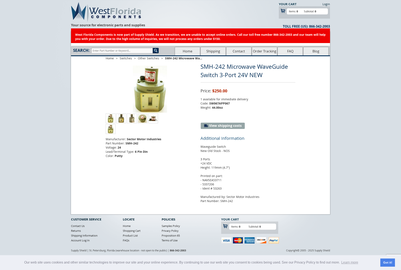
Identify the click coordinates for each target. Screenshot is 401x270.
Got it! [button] (387, 262)
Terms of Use (170, 240)
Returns (76, 231)
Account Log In (80, 240)
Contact (239, 51)
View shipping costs (225, 125)
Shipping (213, 51)
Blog (315, 51)
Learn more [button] (349, 262)
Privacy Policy (170, 231)
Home (187, 51)
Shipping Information (84, 235)
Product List (130, 235)
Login (326, 4)
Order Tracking (264, 51)
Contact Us (78, 226)
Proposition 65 (171, 235)
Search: (81, 50)
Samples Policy (171, 226)
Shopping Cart (132, 231)
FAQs (126, 240)
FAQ (290, 51)
